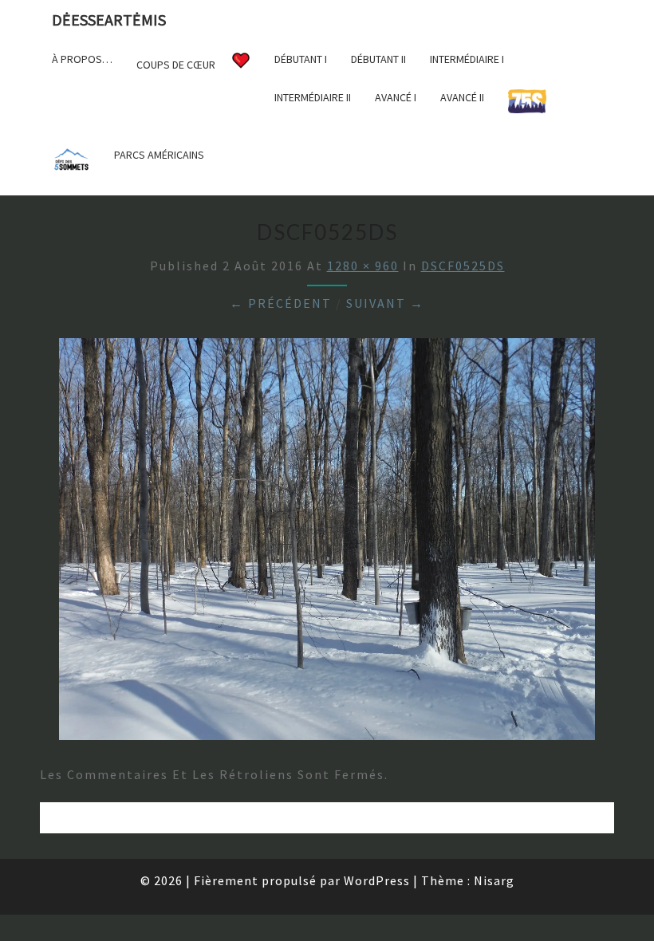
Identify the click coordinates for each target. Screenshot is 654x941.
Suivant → (385, 303)
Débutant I (300, 59)
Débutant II (378, 59)
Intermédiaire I (467, 59)
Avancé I (395, 97)
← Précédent (281, 303)
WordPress (377, 880)
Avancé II (462, 97)
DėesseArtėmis (109, 20)
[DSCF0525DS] (327, 544)
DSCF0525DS (463, 266)
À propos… (82, 59)
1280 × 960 (363, 266)
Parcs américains (159, 155)
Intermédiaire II (312, 97)
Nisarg (494, 880)
